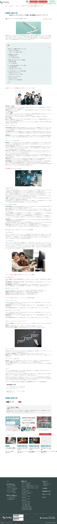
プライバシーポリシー (8, 522)
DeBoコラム (44, 497)
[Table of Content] (49, 47)
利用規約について (45, 482)
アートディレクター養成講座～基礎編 (12, 488)
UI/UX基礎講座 (24, 489)
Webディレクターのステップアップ (15, 72)
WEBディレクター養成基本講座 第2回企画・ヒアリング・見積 (30, 486)
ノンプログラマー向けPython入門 (26, 501)
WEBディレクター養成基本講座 (27, 381)
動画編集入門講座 (24, 500)
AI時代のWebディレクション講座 (26, 482)
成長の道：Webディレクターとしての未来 (16, 74)
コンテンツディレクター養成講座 (11, 489)
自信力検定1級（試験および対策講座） (27, 509)
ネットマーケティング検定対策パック (12, 496)
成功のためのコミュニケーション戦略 (15, 68)
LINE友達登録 (44, 488)
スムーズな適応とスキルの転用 (14, 57)
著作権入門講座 (24, 497)
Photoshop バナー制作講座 (25, 490)
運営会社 (2, 522)
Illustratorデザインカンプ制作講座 (26, 493)
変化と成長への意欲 (13, 61)
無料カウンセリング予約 (46, 494)
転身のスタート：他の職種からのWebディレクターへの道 (17, 48)
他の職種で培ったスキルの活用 (13, 54)
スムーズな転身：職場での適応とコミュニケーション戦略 (17, 65)
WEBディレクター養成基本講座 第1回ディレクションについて (30, 485)
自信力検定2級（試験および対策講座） (27, 508)
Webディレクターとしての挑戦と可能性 (16, 79)
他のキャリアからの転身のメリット (15, 50)
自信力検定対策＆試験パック (11, 499)
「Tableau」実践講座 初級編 (26, 504)
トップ (7, 481)
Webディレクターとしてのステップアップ (14, 76)
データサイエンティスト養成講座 (11, 492)
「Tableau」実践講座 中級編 (26, 505)
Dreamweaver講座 (24, 494)
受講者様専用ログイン (46, 485)
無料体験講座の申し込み (46, 491)
